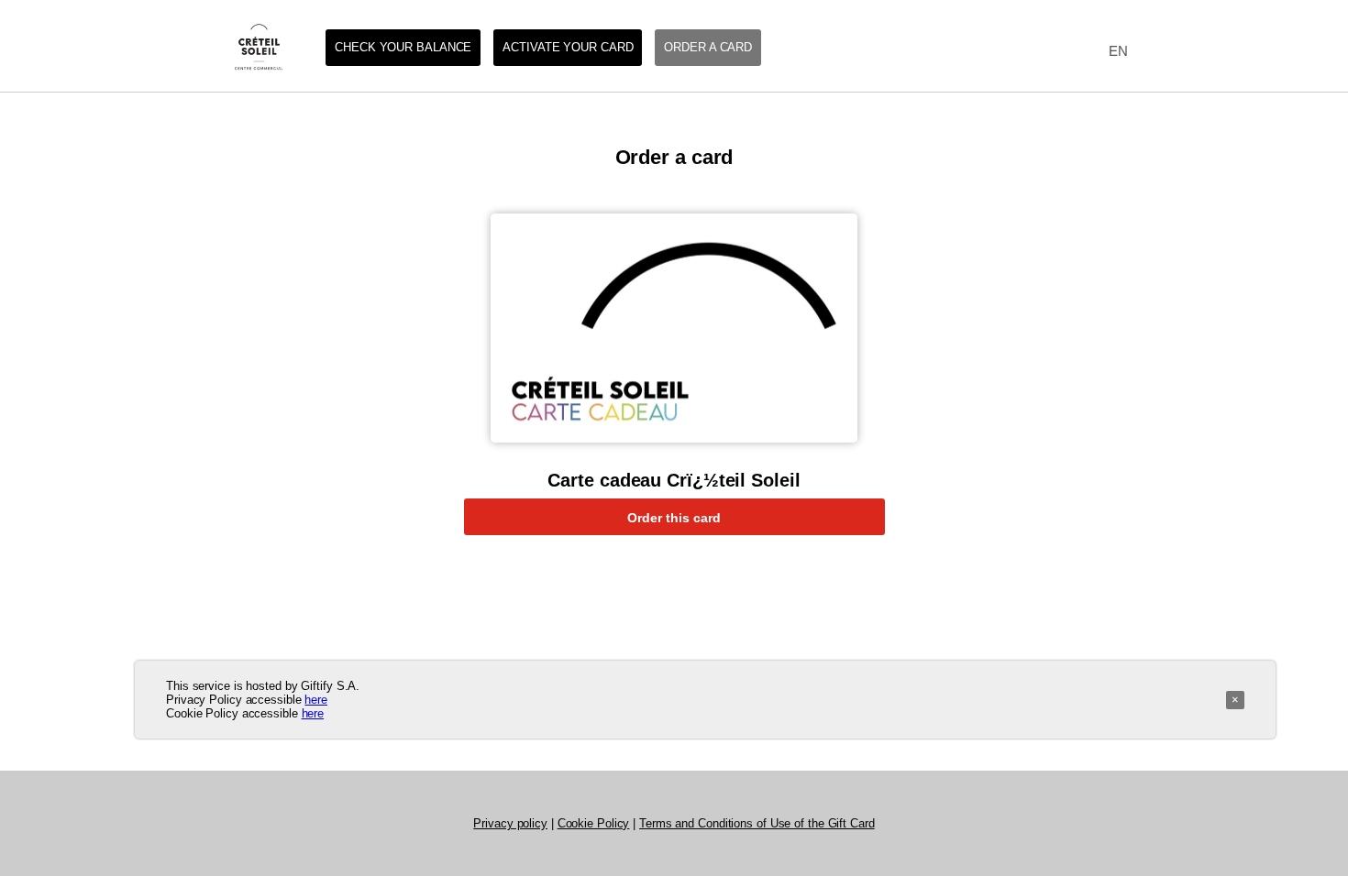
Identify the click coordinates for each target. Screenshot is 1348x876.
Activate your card (568, 47)
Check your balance (403, 47)
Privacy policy (510, 823)
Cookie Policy (594, 823)
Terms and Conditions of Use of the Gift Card (757, 823)
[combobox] (1114, 52)
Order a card (708, 47)
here (315, 699)
